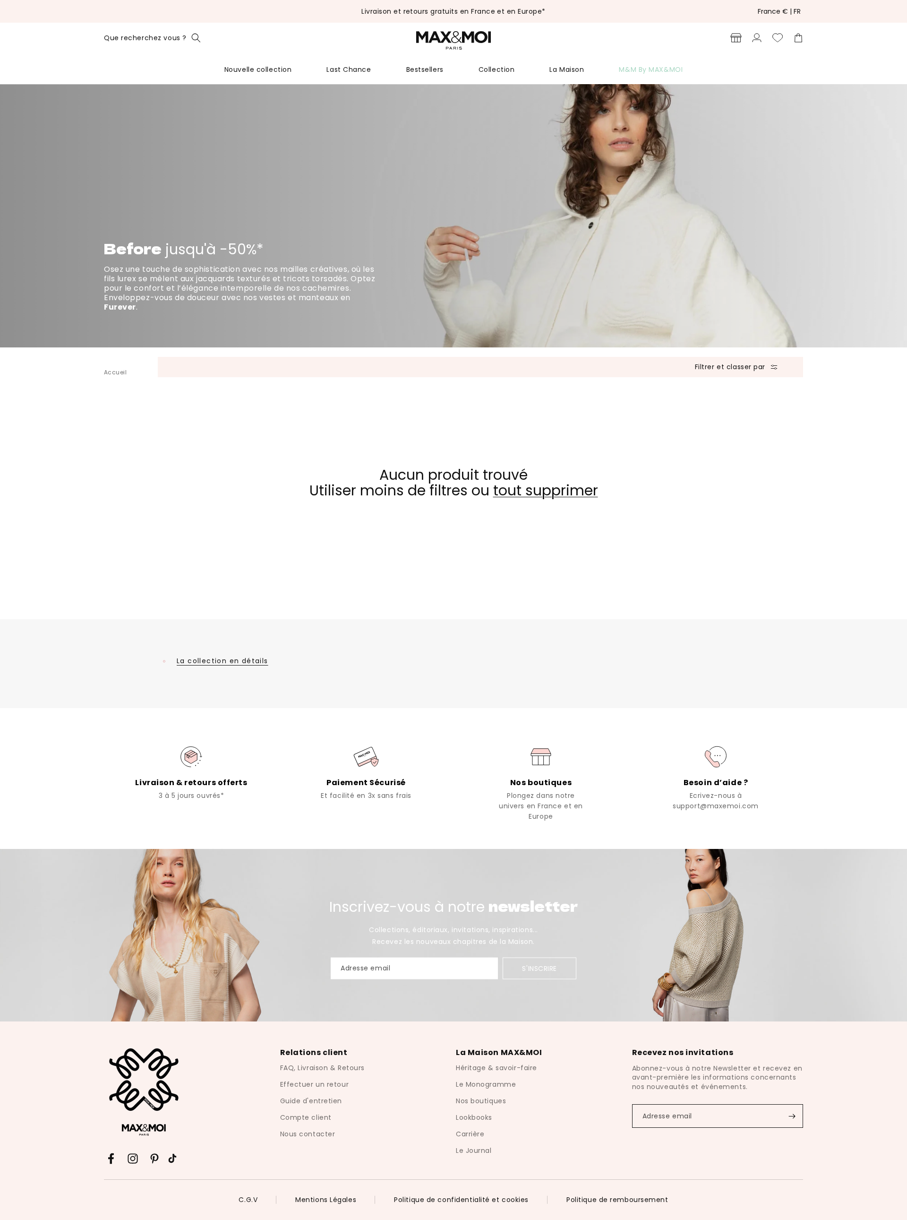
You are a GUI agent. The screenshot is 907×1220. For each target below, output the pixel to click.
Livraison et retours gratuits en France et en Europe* (453, 11)
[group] (191, 772)
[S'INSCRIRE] (791, 1116)
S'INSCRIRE (539, 968)
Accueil (115, 372)
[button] (152, 37)
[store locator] (736, 37)
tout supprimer (545, 490)
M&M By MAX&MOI (651, 69)
